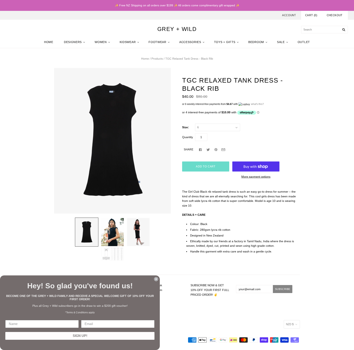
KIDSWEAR (128, 42)
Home (145, 58)
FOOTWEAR (157, 42)
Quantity (187, 137)
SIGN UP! (80, 336)
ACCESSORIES (190, 42)
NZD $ (290, 324)
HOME (48, 42)
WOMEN (101, 42)
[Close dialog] (156, 279)
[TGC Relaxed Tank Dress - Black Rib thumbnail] (86, 232)
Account (289, 15)
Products (157, 58)
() (311, 15)
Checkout (335, 15)
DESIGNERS (73, 42)
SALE (281, 42)
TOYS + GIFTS (224, 42)
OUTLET (304, 42)
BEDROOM (256, 42)
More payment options (255, 176)
